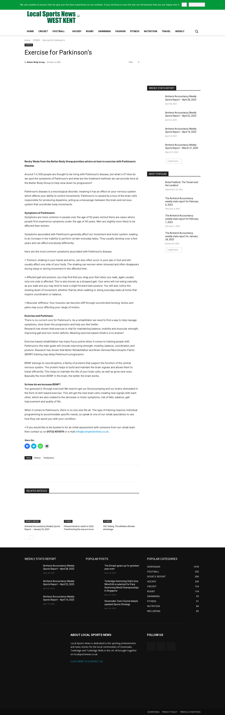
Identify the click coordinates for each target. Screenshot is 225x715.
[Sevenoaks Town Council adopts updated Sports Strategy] (94, 605)
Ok (184, 4)
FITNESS (36, 40)
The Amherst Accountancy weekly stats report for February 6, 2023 (181, 201)
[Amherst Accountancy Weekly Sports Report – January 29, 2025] (43, 510)
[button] (196, 31)
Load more (173, 161)
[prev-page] (27, 537)
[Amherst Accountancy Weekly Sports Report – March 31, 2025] (155, 149)
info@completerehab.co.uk (92, 431)
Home (27, 40)
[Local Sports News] (51, 17)
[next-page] (32, 537)
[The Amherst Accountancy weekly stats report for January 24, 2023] (155, 237)
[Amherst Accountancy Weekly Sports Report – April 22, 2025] (155, 116)
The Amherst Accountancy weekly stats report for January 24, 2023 (181, 236)
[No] (221, 5)
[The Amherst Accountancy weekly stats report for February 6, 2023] (155, 202)
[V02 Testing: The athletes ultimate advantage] (121, 510)
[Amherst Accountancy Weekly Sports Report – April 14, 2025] (155, 132)
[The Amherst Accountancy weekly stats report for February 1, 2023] (155, 219)
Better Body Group (36, 62)
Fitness (37, 457)
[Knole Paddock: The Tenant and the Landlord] (155, 186)
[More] (63, 70)
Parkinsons (49, 457)
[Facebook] (56, 70)
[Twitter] (48, 70)
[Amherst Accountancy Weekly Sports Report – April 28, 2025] (155, 100)
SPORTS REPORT (33, 521)
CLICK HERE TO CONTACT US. (86, 661)
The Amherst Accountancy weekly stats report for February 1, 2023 (181, 218)
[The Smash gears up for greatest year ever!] (94, 569)
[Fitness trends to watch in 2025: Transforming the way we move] (82, 510)
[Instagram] (161, 646)
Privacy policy (197, 4)
